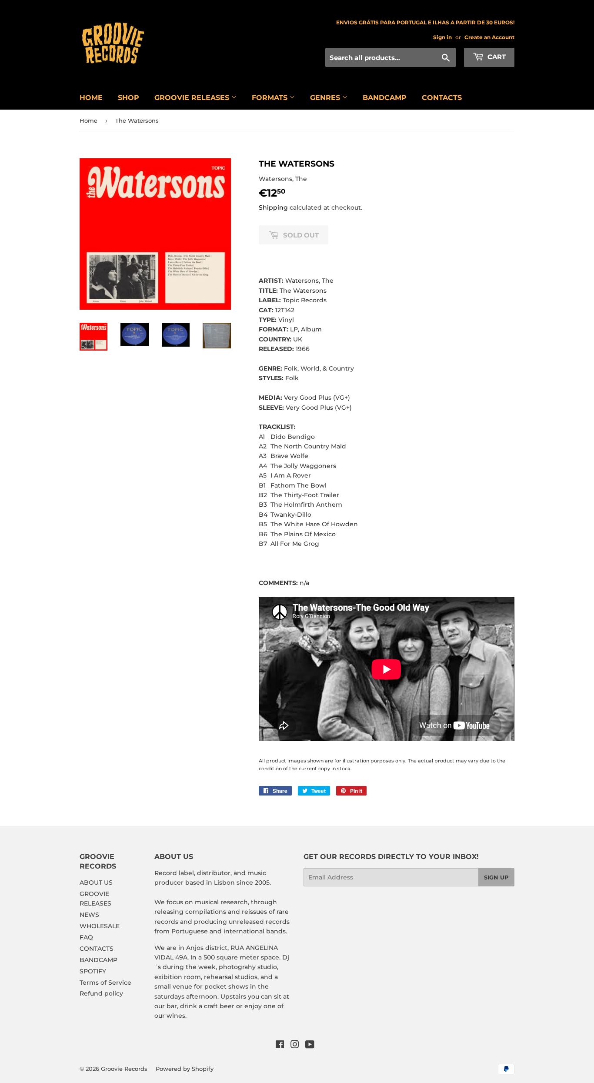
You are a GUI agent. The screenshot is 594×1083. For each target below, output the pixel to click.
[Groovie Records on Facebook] (279, 1046)
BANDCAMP (385, 98)
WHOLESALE (100, 926)
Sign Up (496, 877)
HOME (91, 98)
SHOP (128, 98)
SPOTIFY (93, 971)
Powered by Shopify (185, 1068)
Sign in (442, 37)
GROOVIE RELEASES (192, 98)
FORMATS (271, 98)
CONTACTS (442, 98)
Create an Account (489, 37)
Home (88, 120)
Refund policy (101, 993)
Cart (496, 57)
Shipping (273, 207)
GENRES (326, 98)
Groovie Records (124, 1068)
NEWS (89, 915)
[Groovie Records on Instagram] (294, 1046)
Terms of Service (105, 982)
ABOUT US (96, 882)
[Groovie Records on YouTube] (309, 1046)
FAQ (86, 937)
